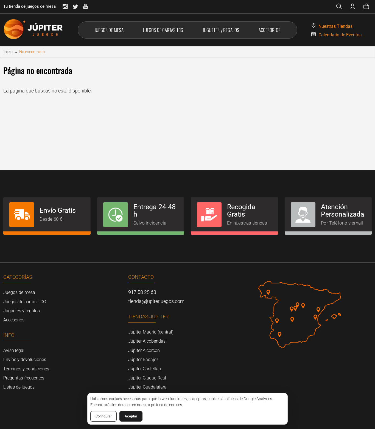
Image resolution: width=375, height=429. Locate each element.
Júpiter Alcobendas (147, 341)
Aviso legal (13, 350)
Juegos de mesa (19, 292)
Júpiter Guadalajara (147, 387)
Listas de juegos (19, 387)
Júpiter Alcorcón (144, 350)
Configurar (103, 416)
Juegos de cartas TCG (24, 301)
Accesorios (13, 320)
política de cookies (166, 405)
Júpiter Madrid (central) (150, 332)
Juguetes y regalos (21, 310)
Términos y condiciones (26, 368)
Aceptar (131, 416)
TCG (163, 29)
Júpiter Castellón (144, 368)
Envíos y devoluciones (24, 359)
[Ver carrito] (366, 7)
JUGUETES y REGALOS (221, 29)
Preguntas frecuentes (23, 378)
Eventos (340, 34)
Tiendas (335, 26)
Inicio (8, 52)
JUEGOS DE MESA (109, 29)
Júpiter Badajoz (143, 359)
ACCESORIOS (270, 29)
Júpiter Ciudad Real (147, 378)
